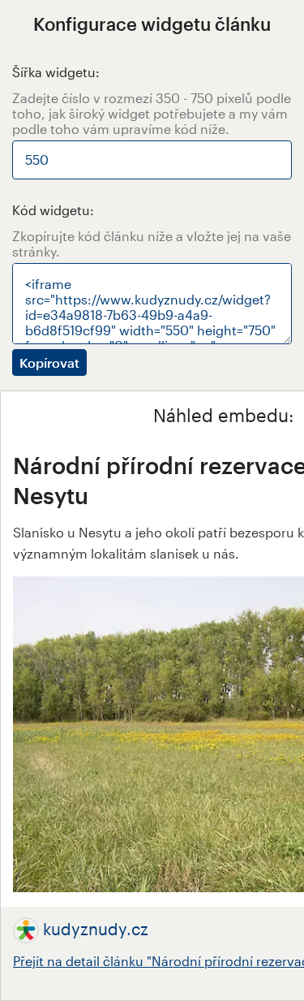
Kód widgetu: (53, 210)
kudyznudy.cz (95, 928)
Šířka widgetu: (56, 72)
